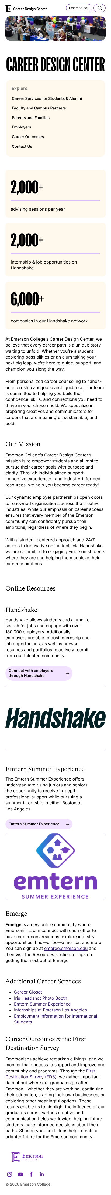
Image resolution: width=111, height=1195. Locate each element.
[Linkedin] (42, 1174)
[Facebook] (31, 1174)
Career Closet (28, 992)
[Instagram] (9, 1174)
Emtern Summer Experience (42, 1004)
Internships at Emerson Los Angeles (50, 1010)
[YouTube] (20, 1174)
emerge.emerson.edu (66, 948)
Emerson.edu (79, 8)
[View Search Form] (99, 8)
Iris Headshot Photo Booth (40, 998)
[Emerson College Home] (26, 8)
